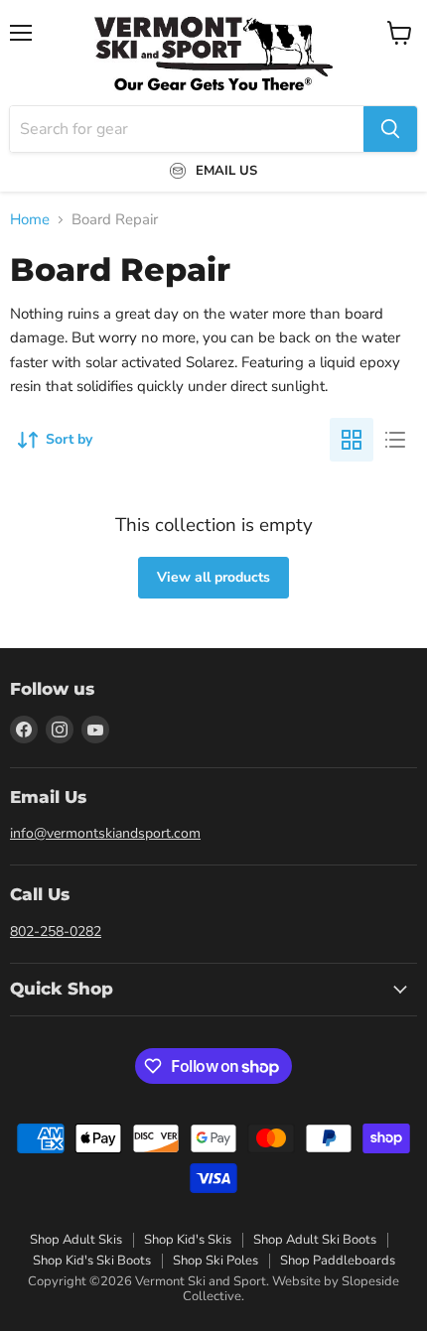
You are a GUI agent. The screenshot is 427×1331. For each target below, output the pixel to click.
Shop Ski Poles (215, 1260)
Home (30, 219)
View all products (213, 577)
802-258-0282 (55, 931)
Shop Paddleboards (337, 1260)
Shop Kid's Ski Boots (92, 1260)
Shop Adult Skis (76, 1240)
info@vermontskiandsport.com (105, 833)
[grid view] (351, 440)
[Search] (390, 129)
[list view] (395, 440)
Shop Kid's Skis (187, 1240)
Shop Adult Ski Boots (314, 1240)
